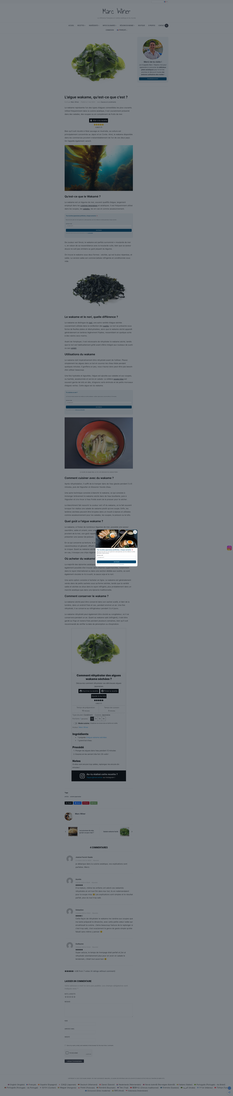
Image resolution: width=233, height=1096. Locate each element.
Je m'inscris (116, 561)
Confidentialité (121, 564)
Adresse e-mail (100, 555)
